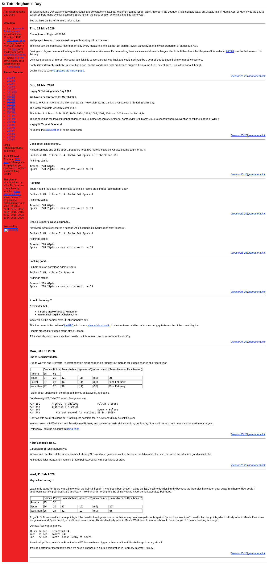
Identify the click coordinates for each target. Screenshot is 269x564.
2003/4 (11, 139)
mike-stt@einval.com (12, 193)
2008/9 (11, 124)
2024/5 (11, 80)
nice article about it (98, 325)
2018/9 (11, 95)
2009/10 (12, 121)
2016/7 (11, 101)
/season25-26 (239, 76)
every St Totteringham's (14, 30)
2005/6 (11, 133)
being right (72, 429)
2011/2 (11, 116)
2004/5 (11, 136)
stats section (52, 129)
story (15, 49)
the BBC (69, 325)
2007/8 (11, 127)
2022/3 (11, 86)
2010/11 (12, 119)
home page (13, 66)
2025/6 (11, 77)
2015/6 (11, 104)
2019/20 (12, 92)
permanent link (256, 76)
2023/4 (11, 83)
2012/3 (11, 113)
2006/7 (11, 130)
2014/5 (11, 107)
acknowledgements (15, 55)
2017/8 (11, 98)
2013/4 (11, 110)
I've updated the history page (67, 70)
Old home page (16, 40)
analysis (19, 58)
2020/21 (12, 89)
